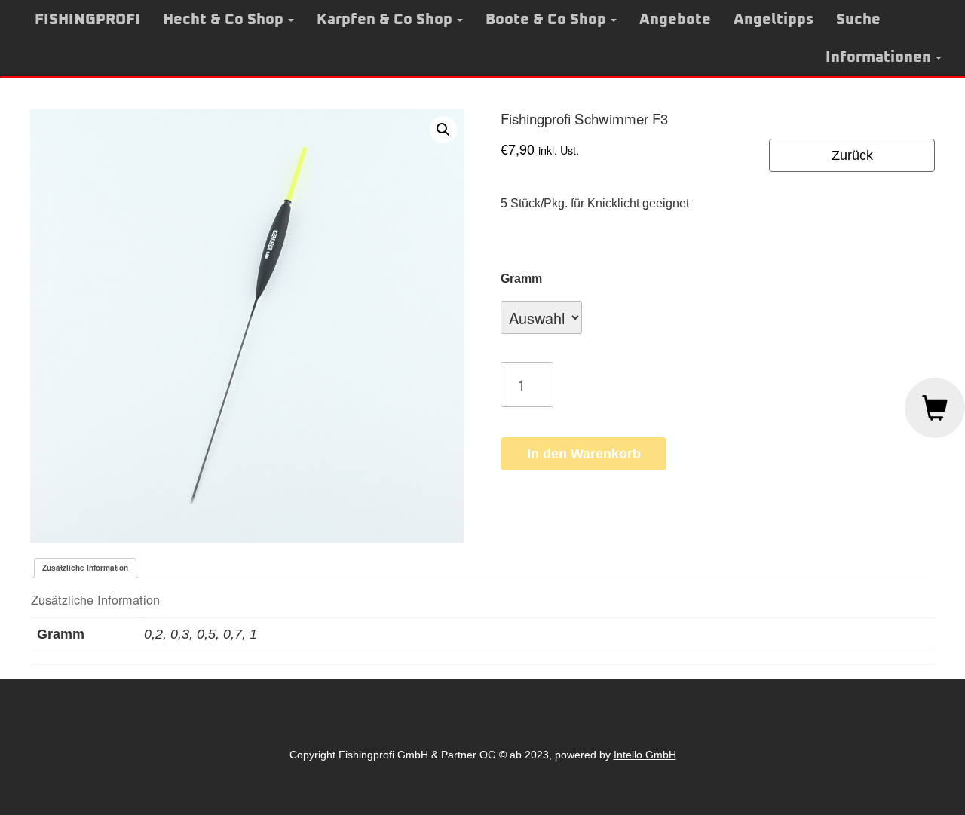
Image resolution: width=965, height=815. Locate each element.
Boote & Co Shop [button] (546, 19)
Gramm (521, 278)
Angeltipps (773, 19)
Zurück (852, 155)
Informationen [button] (878, 57)
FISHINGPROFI (87, 19)
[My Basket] (935, 408)
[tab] (85, 568)
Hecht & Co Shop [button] (223, 19)
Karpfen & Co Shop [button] (384, 19)
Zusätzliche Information (85, 567)
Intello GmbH (645, 755)
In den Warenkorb (584, 453)
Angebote (675, 19)
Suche (858, 19)
